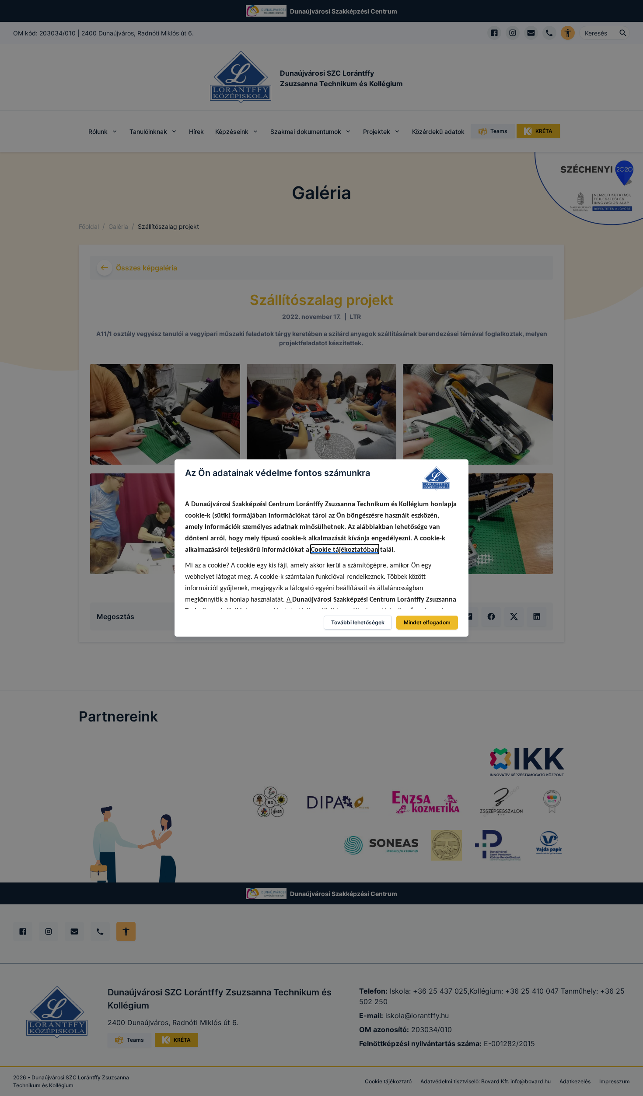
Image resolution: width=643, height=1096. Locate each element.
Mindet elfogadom (427, 622)
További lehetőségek (357, 622)
